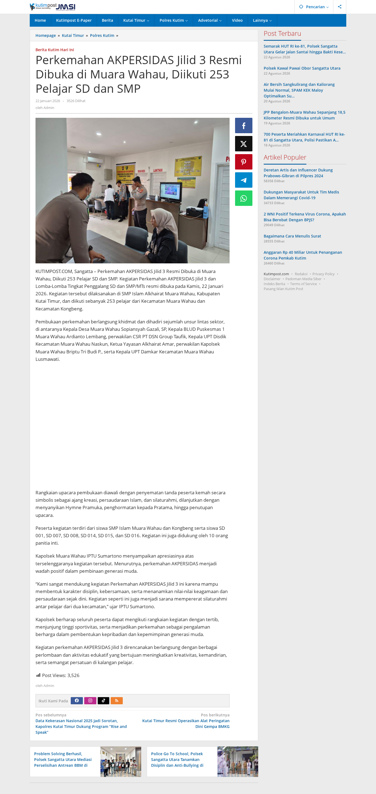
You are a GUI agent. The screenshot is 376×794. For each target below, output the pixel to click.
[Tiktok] (103, 700)
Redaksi (301, 273)
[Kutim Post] (52, 6)
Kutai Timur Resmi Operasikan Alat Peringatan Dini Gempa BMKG (185, 720)
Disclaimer (272, 278)
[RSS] (117, 700)
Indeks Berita (274, 283)
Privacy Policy (323, 273)
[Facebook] (77, 700)
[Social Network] (339, 7)
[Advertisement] (133, 426)
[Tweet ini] (244, 143)
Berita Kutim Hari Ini (55, 49)
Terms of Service (303, 283)
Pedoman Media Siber (303, 278)
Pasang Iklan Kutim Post (283, 288)
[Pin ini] (244, 162)
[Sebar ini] (244, 125)
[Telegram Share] (244, 180)
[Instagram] (90, 700)
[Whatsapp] (244, 198)
